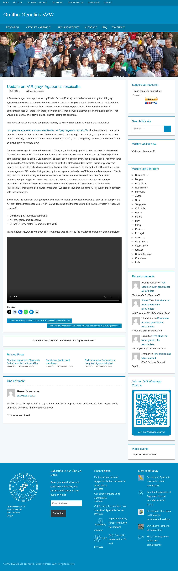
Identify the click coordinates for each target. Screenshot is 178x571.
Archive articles (68, 27)
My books (58, 3)
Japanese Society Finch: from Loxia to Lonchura (118, 522)
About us (17, 3)
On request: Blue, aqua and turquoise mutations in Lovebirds (159, 515)
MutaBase (91, 27)
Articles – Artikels (38, 27)
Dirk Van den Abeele (35, 91)
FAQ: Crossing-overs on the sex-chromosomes (158, 540)
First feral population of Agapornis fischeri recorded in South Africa (109, 481)
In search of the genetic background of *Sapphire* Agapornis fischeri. (40, 321)
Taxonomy (118, 27)
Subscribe (58, 513)
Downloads (94, 3)
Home (6, 3)
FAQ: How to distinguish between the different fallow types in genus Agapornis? (83, 326)
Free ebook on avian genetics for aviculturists (155, 286)
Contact (108, 3)
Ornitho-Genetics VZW (28, 14)
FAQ (104, 27)
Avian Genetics (76, 3)
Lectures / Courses (37, 3)
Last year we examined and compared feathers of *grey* (47, 130)
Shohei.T (146, 300)
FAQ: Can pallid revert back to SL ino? (118, 539)
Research (12, 27)
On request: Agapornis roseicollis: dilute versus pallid (158, 481)
